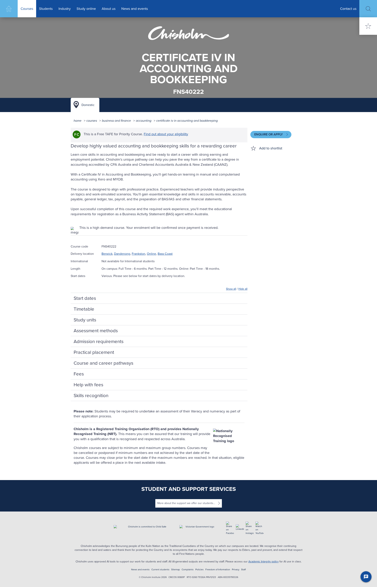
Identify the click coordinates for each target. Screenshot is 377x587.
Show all (231, 289)
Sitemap (175, 569)
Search (368, 8)
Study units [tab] (85, 319)
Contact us (348, 8)
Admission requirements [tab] (99, 341)
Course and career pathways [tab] (103, 363)
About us (108, 8)
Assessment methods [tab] (96, 330)
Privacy (235, 569)
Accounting (143, 120)
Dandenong (122, 253)
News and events (134, 8)
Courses (27, 8)
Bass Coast (165, 253)
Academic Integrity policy (263, 561)
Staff (243, 569)
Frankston (138, 253)
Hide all (242, 289)
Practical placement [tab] (94, 352)
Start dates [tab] (85, 298)
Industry (65, 8)
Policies (199, 569)
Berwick (107, 253)
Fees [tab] (79, 373)
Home (9, 8)
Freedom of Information (217, 569)
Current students (160, 569)
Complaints (188, 569)
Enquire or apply (269, 134)
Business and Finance (116, 120)
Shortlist (368, 26)
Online (151, 253)
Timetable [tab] (84, 309)
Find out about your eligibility (166, 134)
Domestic (87, 105)
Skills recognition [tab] (91, 395)
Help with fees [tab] (88, 384)
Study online (86, 8)
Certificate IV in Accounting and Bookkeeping (187, 120)
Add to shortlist (270, 148)
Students (46, 8)
